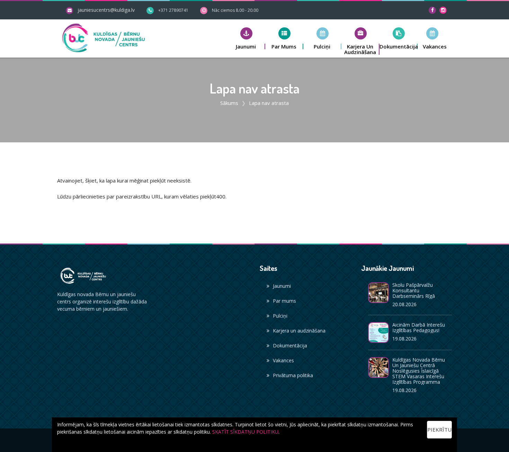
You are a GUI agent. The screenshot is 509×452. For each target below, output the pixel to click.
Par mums (284, 301)
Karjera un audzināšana (299, 330)
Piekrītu (439, 429)
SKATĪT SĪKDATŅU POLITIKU (245, 431)
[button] (246, 38)
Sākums (229, 102)
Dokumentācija (290, 345)
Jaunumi (282, 286)
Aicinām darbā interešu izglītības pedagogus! (418, 327)
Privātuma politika (293, 375)
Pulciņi (280, 315)
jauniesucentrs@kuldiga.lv (106, 10)
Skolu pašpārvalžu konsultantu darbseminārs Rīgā (413, 290)
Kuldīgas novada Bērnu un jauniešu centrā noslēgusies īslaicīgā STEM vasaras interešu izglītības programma (418, 370)
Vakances (283, 360)
